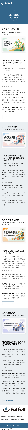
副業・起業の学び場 (11, 416)
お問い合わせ (19, 416)
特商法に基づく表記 (5, 419)
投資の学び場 (3, 416)
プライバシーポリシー (14, 419)
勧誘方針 (22, 419)
